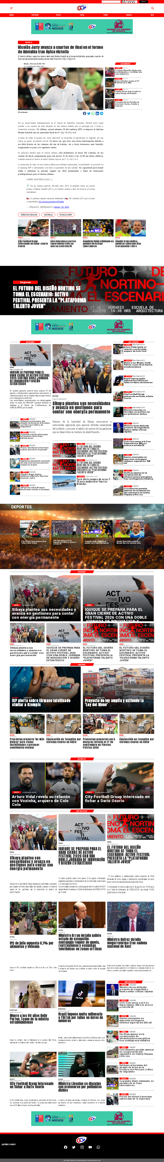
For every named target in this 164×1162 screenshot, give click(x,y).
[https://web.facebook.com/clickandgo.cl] (65, 1148)
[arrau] (118, 428)
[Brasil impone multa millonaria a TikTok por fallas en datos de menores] (118, 380)
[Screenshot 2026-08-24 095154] (118, 490)
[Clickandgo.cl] (11, 9)
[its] (15, 463)
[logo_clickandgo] (82, 11)
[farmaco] (15, 490)
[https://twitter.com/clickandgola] (73, 1148)
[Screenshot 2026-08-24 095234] (118, 475)
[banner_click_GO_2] (82, 34)
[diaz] (15, 476)
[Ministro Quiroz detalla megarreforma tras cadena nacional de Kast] (130, 931)
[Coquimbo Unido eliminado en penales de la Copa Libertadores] (15, 437)
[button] (29, 215)
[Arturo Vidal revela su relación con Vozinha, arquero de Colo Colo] (118, 349)
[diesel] (15, 450)
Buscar (144, 1)
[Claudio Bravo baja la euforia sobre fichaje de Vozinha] (109, 93)
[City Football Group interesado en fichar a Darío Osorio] (118, 396)
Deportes (26, 522)
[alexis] (109, 82)
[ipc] (33, 934)
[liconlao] (118, 412)
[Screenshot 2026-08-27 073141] (130, 839)
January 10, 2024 (61, 207)
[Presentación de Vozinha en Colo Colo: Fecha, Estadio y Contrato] (109, 104)
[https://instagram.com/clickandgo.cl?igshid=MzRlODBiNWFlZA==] (82, 1148)
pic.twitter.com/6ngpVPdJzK (51, 201)
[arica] (15, 423)
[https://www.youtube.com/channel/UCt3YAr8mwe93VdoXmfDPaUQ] (90, 1148)
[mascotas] (118, 459)
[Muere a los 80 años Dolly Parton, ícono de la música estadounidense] (118, 365)
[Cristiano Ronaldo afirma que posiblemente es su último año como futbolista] (109, 72)
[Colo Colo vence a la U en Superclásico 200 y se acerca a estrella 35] (118, 443)
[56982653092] (98, 1148)
